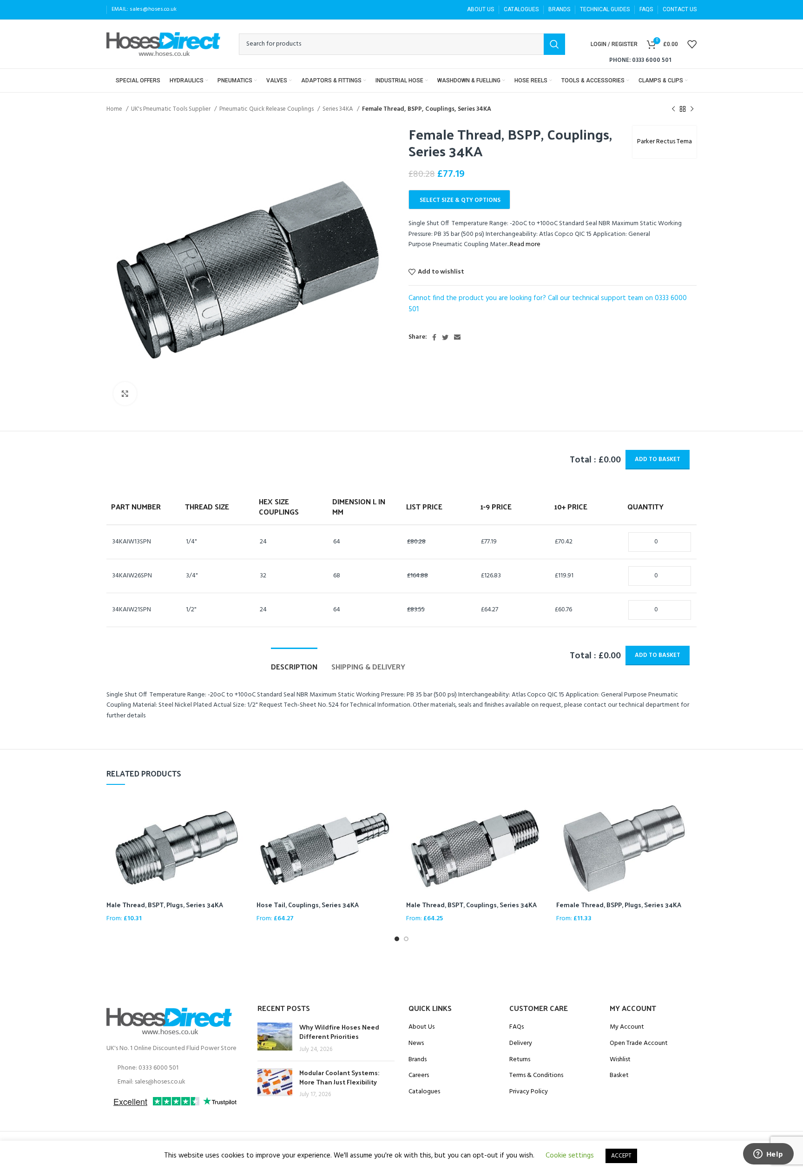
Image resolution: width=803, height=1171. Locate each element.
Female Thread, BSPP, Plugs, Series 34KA (618, 904)
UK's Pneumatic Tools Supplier (171, 109)
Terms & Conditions (536, 1075)
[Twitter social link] (445, 337)
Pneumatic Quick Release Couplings (267, 109)
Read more (525, 244)
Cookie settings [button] (570, 1155)
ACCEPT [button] (621, 1156)
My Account (627, 1027)
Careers (418, 1075)
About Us (421, 1027)
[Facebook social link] (434, 337)
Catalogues (424, 1092)
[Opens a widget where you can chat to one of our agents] (768, 1154)
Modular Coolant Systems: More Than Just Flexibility (339, 1077)
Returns (519, 1059)
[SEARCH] (554, 44)
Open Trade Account (639, 1043)
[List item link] (175, 1068)
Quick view (240, 809)
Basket (619, 1075)
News (416, 1043)
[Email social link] (457, 337)
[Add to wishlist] (240, 830)
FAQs (516, 1027)
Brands (417, 1059)
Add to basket (657, 459)
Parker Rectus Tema (664, 141)
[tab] (294, 662)
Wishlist (620, 1059)
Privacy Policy (528, 1092)
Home (115, 109)
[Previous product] (673, 109)
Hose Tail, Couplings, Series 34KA (308, 904)
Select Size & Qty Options (460, 200)
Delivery (520, 1043)
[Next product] (692, 109)
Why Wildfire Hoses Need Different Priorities (339, 1031)
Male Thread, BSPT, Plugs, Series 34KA (164, 904)
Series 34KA (339, 109)
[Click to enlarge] (125, 393)
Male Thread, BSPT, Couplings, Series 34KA (471, 904)
